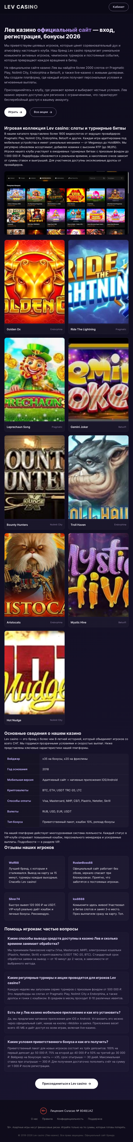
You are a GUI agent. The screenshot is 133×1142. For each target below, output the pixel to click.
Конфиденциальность (70, 1118)
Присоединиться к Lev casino (64, 1083)
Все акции (41, 112)
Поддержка (95, 1118)
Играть (13, 112)
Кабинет (119, 7)
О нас (34, 1118)
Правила (47, 1118)
